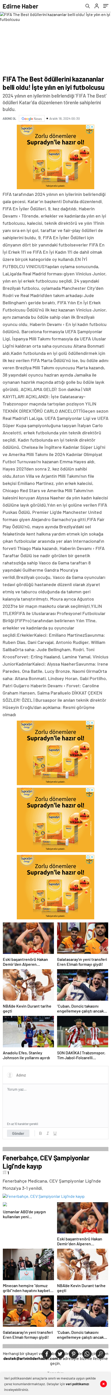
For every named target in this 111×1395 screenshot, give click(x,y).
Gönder (18, 1133)
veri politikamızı (77, 1384)
